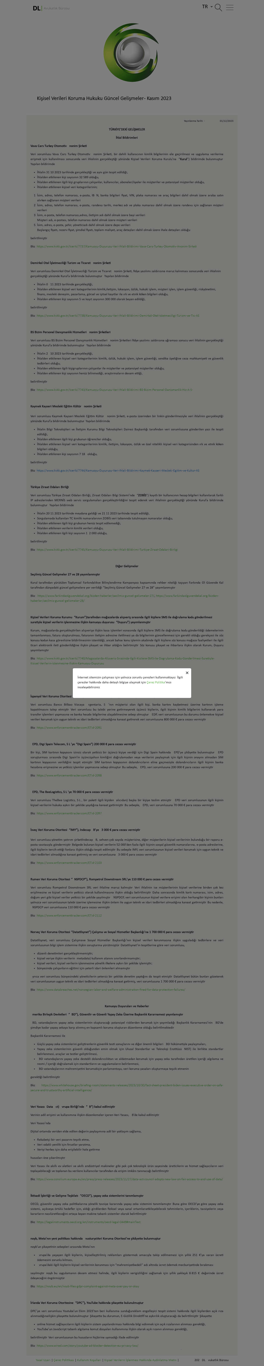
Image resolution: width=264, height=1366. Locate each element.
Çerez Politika (156, 682)
